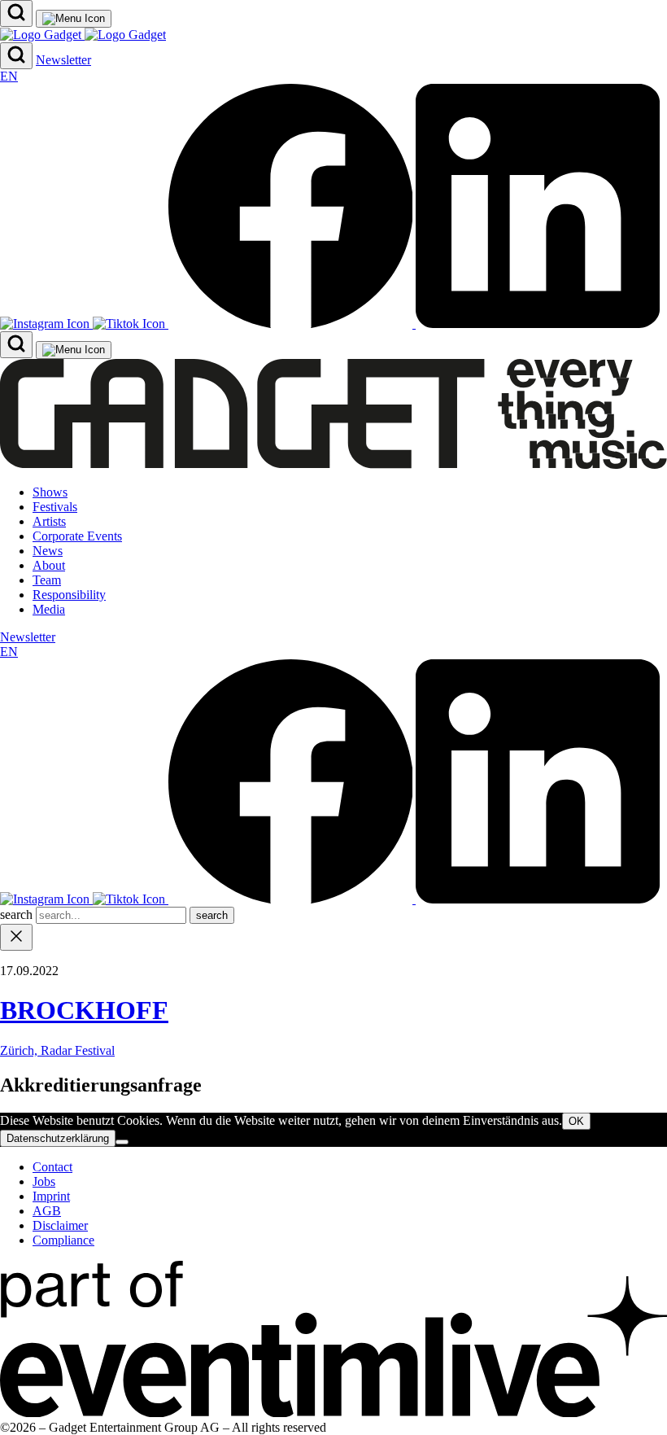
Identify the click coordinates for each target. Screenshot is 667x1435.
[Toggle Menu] (73, 19)
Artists (49, 521)
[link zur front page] (333, 464)
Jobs (44, 1181)
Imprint (51, 1196)
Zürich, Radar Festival (57, 1050)
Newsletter (63, 60)
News (48, 551)
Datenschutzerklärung (58, 1138)
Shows (50, 492)
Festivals (55, 507)
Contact (52, 1167)
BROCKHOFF (84, 1010)
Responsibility (69, 595)
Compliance (63, 1240)
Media (49, 609)
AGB (47, 1211)
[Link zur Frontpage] (83, 35)
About (49, 565)
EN (9, 76)
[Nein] (122, 1142)
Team (47, 580)
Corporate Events (77, 536)
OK (576, 1121)
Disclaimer (60, 1225)
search (18, 914)
